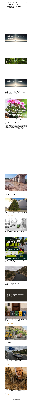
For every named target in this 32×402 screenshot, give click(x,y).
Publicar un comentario (10, 195)
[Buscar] (26, 2)
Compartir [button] (6, 195)
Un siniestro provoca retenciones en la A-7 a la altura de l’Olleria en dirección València (15, 294)
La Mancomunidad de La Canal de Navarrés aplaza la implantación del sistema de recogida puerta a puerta (16, 321)
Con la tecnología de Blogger (16, 399)
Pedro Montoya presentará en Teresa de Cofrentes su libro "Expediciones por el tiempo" (15, 392)
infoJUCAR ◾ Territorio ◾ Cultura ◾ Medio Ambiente (14, 5)
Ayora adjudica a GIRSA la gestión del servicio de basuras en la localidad (14, 232)
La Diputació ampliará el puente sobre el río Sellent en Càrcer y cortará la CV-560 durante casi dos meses (15, 193)
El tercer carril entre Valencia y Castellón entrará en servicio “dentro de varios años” (16, 362)
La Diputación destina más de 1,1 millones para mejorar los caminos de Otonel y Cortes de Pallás (15, 283)
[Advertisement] (16, 14)
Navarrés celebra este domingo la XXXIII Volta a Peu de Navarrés (15, 261)
